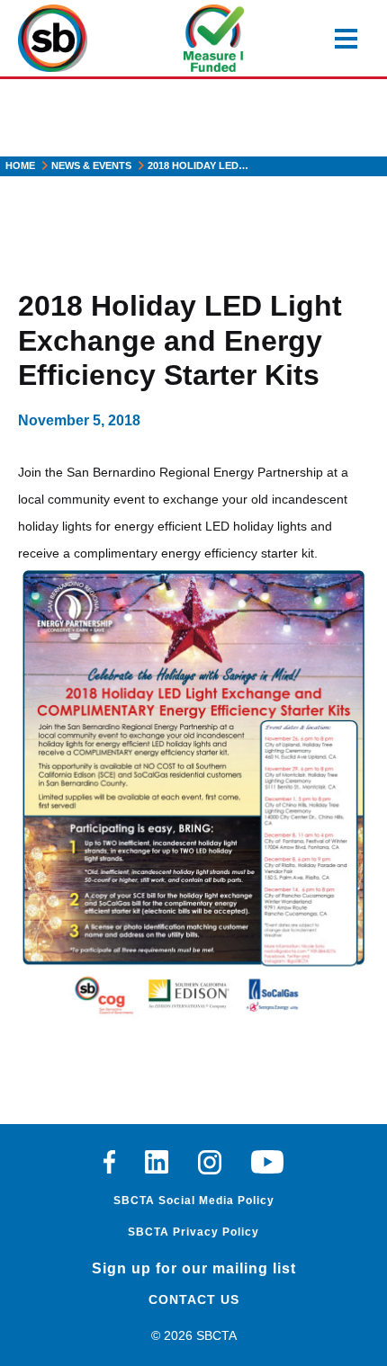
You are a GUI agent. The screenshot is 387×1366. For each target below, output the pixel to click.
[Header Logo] (52, 38)
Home (20, 165)
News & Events (91, 165)
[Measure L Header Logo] (214, 38)
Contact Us (193, 1299)
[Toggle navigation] (346, 39)
